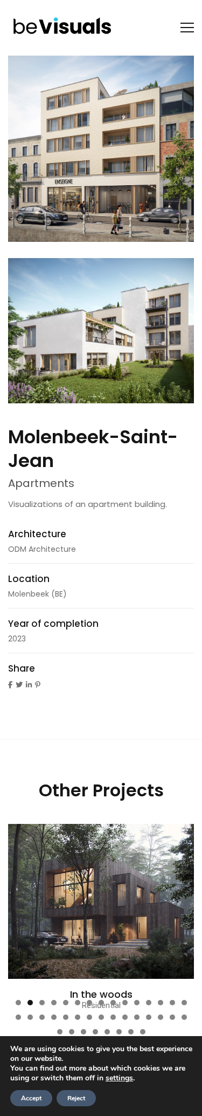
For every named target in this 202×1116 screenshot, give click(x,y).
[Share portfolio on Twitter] (19, 685)
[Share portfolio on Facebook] (10, 685)
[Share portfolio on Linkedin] (29, 685)
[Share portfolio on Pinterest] (37, 685)
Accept (31, 1098)
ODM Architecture (42, 549)
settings (119, 1078)
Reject (76, 1098)
